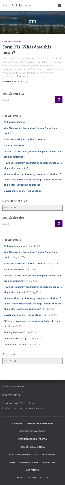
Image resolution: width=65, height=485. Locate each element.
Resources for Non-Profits (32, 439)
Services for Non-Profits (33, 431)
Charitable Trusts (11, 42)
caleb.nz (31, 403)
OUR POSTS (17, 424)
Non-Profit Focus (29, 462)
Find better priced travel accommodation (22, 408)
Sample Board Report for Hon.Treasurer (25, 139)
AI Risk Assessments (15, 122)
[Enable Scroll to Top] (59, 479)
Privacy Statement (11, 395)
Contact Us (49, 462)
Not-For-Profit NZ (13, 403)
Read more (22, 76)
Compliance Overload (15, 344)
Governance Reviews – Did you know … (24, 191)
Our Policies (32, 470)
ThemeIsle (43, 477)
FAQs (12, 462)
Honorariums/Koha (14, 145)
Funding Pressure (13, 332)
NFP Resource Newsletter (40, 424)
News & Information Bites (32, 447)
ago (23, 81)
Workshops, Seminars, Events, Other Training (32, 455)
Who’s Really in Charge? (16, 338)
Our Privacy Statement (13, 386)
